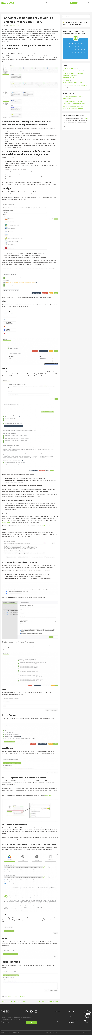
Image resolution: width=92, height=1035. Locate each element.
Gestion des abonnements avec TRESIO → (49, 1001)
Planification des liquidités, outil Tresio (72, 82)
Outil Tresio (22, 996)
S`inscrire (73, 2)
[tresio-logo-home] (5, 1011)
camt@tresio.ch (6, 522)
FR (88, 3)
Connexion (82, 2)
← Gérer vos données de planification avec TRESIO (13, 1001)
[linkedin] (36, 1012)
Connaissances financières (13, 996)
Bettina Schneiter (15, 25)
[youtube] (31, 1012)
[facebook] (27, 1012)
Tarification (31, 3)
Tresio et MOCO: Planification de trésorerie (74, 103)
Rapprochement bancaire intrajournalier (73, 106)
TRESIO (85, 118)
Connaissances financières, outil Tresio (73, 71)
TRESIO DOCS (7, 2)
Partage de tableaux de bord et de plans (73, 101)
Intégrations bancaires (68, 77)
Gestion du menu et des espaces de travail (73, 108)
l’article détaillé (48, 795)
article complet (46, 525)
